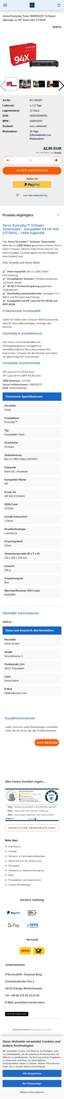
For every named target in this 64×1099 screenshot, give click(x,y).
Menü (5, 5)
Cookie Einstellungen (20, 884)
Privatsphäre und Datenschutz (25, 880)
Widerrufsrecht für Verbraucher (25, 860)
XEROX (56, 27)
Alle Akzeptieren (32, 1073)
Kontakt (13, 851)
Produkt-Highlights (18, 215)
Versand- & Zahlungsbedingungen (27, 856)
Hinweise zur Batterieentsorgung (26, 870)
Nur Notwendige (32, 1083)
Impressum (15, 846)
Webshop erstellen (21, 1030)
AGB (11, 875)
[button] (8, 160)
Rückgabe (14, 865)
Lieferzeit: (9, 105)
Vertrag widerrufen (17, 1014)
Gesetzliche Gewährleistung (32, 827)
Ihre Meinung (47, 742)
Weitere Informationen (32, 1092)
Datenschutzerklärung (34, 1066)
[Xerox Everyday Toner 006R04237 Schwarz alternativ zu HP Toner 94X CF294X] (32, 50)
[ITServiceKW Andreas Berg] (32, 5)
